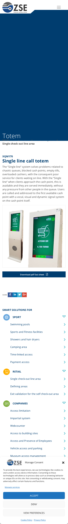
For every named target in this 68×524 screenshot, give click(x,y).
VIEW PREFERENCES (34, 512)
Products (25, 140)
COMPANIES (20, 403)
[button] (63, 462)
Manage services (12, 487)
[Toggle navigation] (59, 7)
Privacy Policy (40, 520)
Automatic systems (44, 140)
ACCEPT (34, 495)
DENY (34, 504)
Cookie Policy (26, 520)
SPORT (16, 317)
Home (13, 140)
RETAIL (16, 371)
